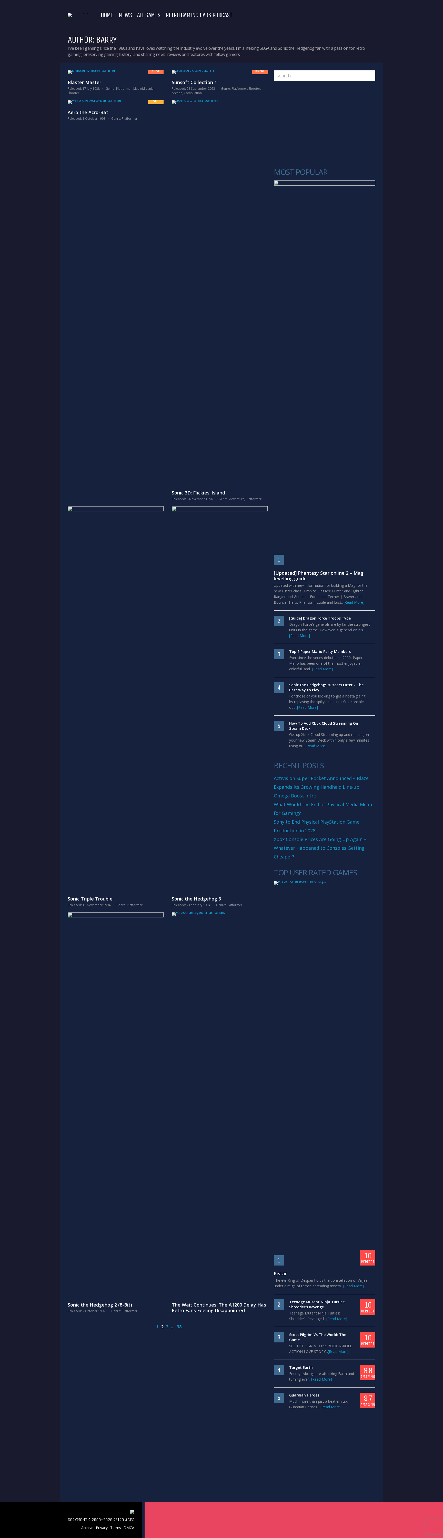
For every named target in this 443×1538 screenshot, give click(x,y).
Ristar (280, 1273)
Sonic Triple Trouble (90, 899)
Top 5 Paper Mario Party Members (320, 651)
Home (106, 15)
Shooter (73, 93)
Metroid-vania (143, 88)
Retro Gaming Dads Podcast (199, 15)
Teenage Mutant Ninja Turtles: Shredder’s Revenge (317, 1304)
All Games (148, 15)
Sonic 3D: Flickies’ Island (198, 493)
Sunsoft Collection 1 (194, 82)
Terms (115, 1528)
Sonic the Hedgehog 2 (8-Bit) (100, 1305)
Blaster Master (84, 82)
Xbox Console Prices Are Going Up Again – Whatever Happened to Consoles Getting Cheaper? (320, 848)
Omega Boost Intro (295, 796)
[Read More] (354, 602)
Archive (87, 1528)
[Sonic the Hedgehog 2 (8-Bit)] (116, 1104)
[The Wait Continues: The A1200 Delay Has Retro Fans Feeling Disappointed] (220, 1104)
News (125, 15)
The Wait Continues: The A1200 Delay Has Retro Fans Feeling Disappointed (219, 1307)
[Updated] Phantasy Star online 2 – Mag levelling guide (319, 576)
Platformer (124, 88)
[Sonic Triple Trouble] (116, 698)
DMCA (129, 1528)
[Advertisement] (324, 124)
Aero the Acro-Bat (88, 112)
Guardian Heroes (304, 1395)
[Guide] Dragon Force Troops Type (320, 618)
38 (179, 1327)
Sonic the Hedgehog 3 (196, 899)
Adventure (236, 499)
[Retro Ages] (78, 13)
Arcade (177, 93)
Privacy (102, 1528)
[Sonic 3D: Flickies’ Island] (220, 292)
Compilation (193, 93)
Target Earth (301, 1367)
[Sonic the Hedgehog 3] (220, 698)
